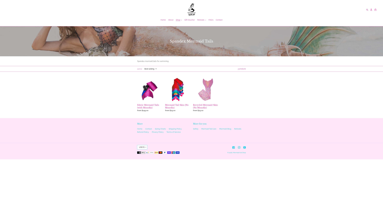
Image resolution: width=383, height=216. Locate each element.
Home (139, 129)
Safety (195, 129)
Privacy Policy (158, 132)
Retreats (237, 129)
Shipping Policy (175, 129)
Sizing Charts (160, 129)
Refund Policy (143, 132)
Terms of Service (174, 132)
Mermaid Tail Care (208, 129)
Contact (148, 129)
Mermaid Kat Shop (239, 153)
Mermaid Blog (225, 129)
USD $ (141, 147)
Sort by (139, 69)
